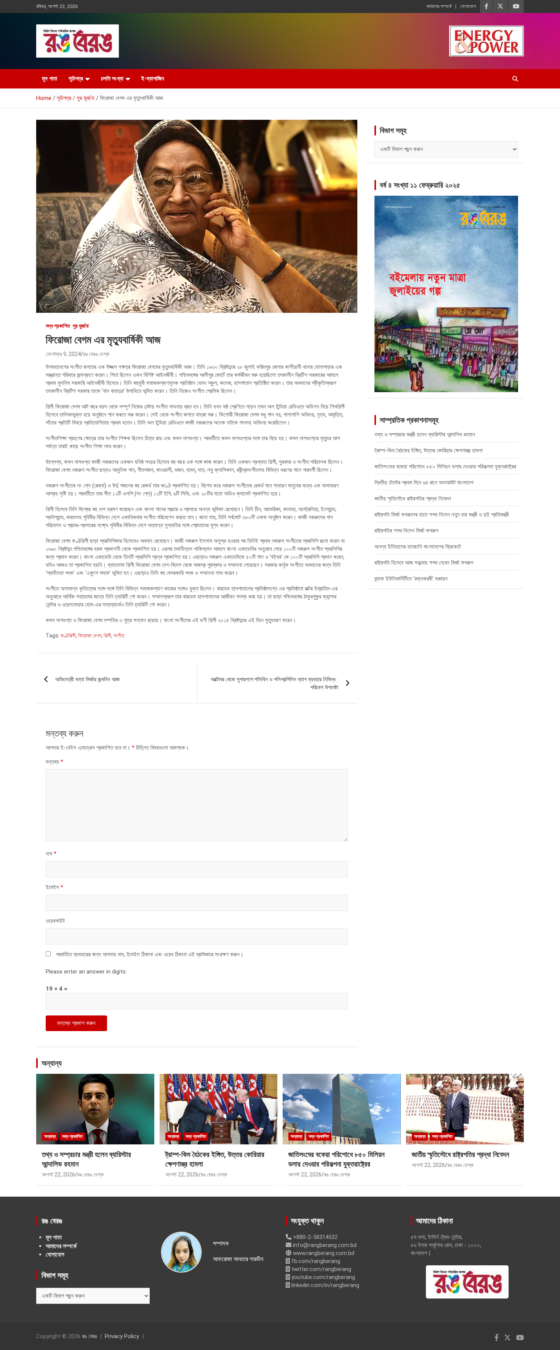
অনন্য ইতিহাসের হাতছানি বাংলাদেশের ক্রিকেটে (417, 546)
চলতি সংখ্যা (112, 78)
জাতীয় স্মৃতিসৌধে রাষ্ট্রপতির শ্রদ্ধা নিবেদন (412, 498)
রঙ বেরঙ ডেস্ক (96, 354)
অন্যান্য (52, 1063)
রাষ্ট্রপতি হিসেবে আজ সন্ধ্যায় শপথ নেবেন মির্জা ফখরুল (424, 562)
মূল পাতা (49, 78)
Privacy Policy (122, 1336)
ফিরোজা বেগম (89, 635)
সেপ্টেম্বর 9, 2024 (63, 354)
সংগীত (119, 635)
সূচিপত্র (76, 78)
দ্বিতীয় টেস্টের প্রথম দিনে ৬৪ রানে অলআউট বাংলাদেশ (424, 482)
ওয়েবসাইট (55, 920)
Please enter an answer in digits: (86, 971)
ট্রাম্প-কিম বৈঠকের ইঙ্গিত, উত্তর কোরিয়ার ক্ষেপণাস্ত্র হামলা (428, 450)
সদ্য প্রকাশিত (58, 326)
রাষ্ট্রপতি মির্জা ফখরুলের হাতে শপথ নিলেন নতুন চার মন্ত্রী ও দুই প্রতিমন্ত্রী (441, 514)
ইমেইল (54, 887)
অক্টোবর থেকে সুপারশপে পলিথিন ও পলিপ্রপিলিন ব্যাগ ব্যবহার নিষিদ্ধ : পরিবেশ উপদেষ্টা (274, 683)
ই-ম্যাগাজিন (152, 78)
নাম (51, 853)
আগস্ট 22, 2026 (58, 1174)
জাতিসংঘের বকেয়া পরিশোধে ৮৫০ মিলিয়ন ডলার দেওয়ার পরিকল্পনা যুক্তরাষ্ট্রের (445, 466)
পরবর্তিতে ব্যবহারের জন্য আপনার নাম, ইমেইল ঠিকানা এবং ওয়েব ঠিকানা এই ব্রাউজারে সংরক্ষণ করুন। (149, 954)
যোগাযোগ (468, 6)
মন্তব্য (54, 761)
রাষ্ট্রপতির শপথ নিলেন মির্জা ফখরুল (406, 530)
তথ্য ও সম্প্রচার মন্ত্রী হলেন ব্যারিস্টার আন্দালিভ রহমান (424, 434)
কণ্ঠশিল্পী (68, 635)
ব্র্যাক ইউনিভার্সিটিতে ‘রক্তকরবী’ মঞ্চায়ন (411, 578)
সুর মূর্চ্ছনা (81, 326)
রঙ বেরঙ (89, 1336)
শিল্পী (107, 635)
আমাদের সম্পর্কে (438, 6)
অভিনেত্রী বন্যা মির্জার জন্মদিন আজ (87, 679)
